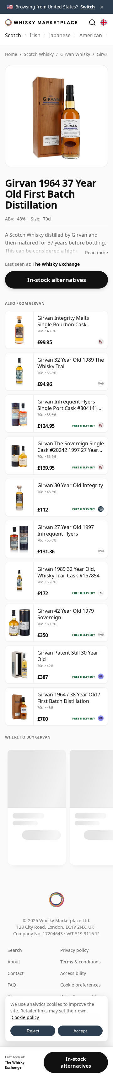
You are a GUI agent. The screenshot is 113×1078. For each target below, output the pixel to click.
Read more (96, 252)
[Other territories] (103, 22)
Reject (33, 1030)
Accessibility (73, 973)
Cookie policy (25, 1017)
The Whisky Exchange (56, 264)
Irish (35, 35)
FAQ (12, 985)
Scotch (13, 35)
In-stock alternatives (56, 280)
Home (11, 54)
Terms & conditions (80, 962)
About (14, 962)
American (90, 35)
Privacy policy (74, 950)
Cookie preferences (80, 985)
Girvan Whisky (75, 54)
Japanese (60, 35)
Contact (16, 973)
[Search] (92, 22)
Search (15, 950)
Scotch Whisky (39, 54)
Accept (80, 1030)
